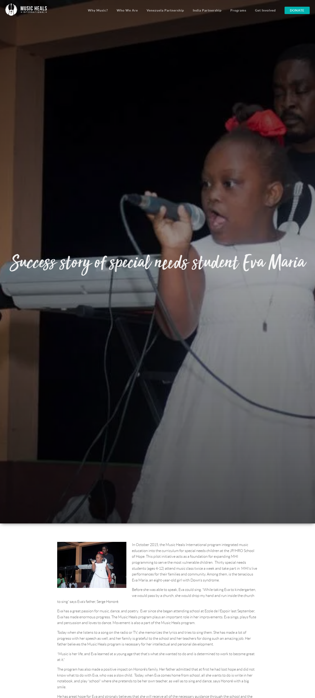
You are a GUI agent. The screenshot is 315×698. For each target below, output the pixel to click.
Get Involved (265, 10)
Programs (238, 10)
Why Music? (98, 10)
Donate (297, 10)
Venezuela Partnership (165, 10)
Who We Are (127, 10)
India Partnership (207, 10)
